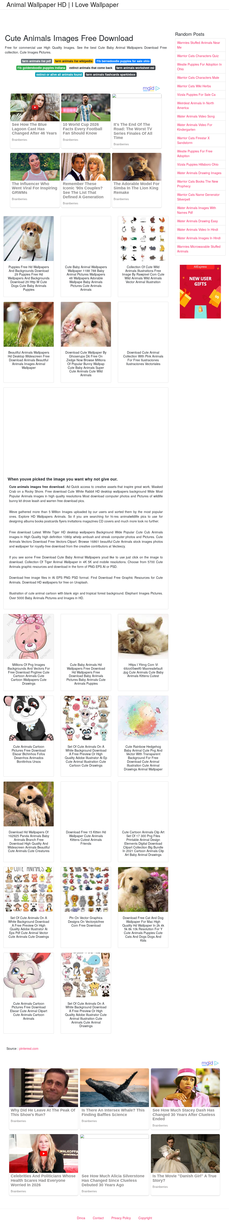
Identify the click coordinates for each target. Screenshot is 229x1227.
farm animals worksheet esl (135, 68)
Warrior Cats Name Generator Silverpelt (198, 196)
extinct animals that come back (90, 68)
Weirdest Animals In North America (195, 105)
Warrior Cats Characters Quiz (198, 55)
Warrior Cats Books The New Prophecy (197, 183)
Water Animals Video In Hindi (197, 229)
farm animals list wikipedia (73, 61)
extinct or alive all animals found (59, 74)
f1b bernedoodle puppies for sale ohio (123, 61)
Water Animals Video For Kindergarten (194, 127)
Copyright (145, 1218)
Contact (98, 1218)
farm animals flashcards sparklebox (110, 74)
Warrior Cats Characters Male (198, 77)
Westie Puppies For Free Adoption (194, 153)
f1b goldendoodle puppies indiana (41, 68)
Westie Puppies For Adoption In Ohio (199, 66)
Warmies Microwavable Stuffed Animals (199, 248)
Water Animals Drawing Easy (197, 221)
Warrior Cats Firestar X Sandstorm (193, 140)
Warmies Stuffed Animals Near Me (198, 44)
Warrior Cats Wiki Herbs (194, 86)
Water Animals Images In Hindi (199, 238)
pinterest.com (28, 1048)
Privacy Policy (121, 1218)
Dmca (81, 1218)
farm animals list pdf (36, 61)
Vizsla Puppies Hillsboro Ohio (197, 164)
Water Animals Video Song (196, 116)
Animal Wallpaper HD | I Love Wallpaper (62, 4)
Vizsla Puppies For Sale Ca (196, 94)
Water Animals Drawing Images (199, 173)
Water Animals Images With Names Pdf (196, 210)
